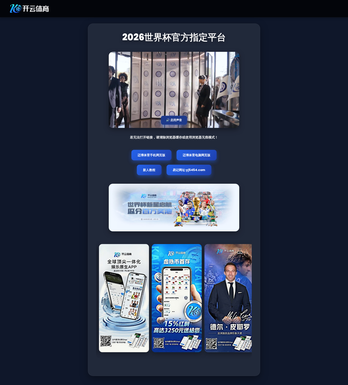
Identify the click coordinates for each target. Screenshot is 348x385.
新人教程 (149, 170)
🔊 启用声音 (174, 120)
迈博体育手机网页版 (151, 155)
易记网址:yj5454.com (189, 170)
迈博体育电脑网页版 (196, 155)
